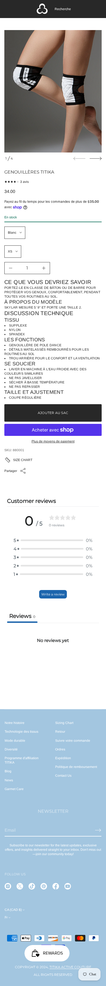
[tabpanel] (53, 663)
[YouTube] (68, 886)
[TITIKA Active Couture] (42, 9)
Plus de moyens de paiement (53, 441)
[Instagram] (8, 886)
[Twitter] (20, 886)
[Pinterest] (44, 886)
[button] (63, 9)
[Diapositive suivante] (96, 158)
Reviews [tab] (22, 616)
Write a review (53, 594)
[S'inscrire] (98, 830)
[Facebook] (56, 886)
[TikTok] (32, 886)
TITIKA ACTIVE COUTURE (70, 967)
